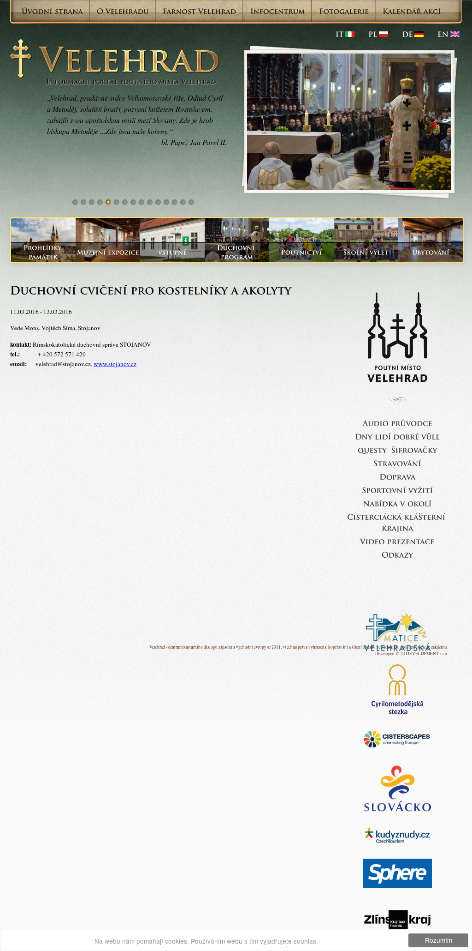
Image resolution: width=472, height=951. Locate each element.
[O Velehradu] (123, 11)
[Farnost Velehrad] (199, 11)
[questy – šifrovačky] (397, 449)
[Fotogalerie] (344, 11)
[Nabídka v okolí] (397, 503)
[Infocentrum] (277, 11)
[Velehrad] (448, 34)
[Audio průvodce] (397, 422)
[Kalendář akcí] (412, 11)
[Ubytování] (430, 252)
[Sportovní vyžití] (397, 489)
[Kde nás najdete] (397, 476)
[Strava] (397, 463)
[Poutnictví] (301, 252)
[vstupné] (172, 252)
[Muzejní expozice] (108, 252)
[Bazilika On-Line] (397, 541)
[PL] (378, 34)
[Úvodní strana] (52, 11)
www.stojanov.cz (115, 364)
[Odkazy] (397, 554)
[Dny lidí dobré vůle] (397, 436)
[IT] (345, 34)
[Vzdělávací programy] (366, 252)
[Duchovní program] (237, 252)
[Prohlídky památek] (43, 252)
